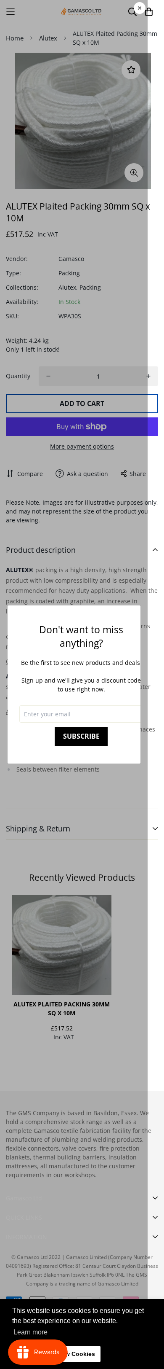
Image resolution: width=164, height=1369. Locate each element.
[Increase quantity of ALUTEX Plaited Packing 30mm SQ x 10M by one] (148, 376)
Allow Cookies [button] (74, 1353)
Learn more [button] (30, 1332)
